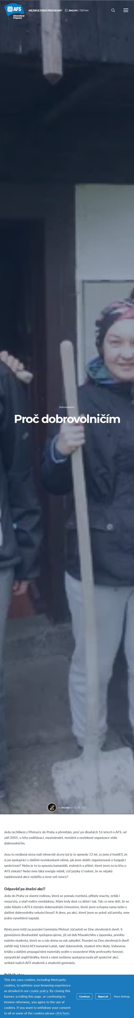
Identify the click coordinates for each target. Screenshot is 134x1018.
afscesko (65, 807)
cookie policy (38, 990)
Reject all (103, 996)
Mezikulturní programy (14, 11)
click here (62, 1013)
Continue (84, 996)
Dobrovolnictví (66, 407)
